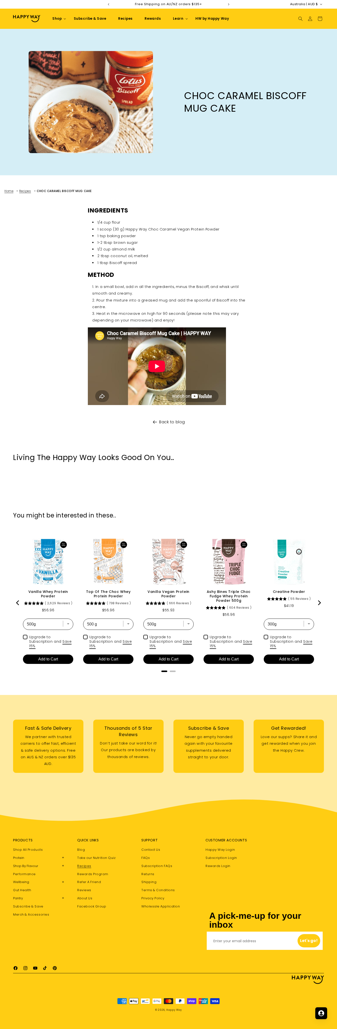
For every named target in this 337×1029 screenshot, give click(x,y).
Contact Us (150, 850)
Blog (81, 850)
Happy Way (174, 1009)
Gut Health (22, 890)
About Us (84, 898)
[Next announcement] (228, 4)
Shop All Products (28, 850)
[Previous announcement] (108, 4)
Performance (24, 874)
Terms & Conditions (158, 890)
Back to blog (172, 422)
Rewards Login (218, 866)
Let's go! (309, 940)
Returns (147, 874)
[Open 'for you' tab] (321, 1013)
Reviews (84, 890)
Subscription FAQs (156, 866)
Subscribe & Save (28, 906)
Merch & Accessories (31, 914)
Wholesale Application (160, 906)
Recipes (25, 191)
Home (8, 191)
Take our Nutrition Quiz (96, 858)
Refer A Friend (89, 882)
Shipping (148, 882)
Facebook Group (91, 906)
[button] (57, 19)
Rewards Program (92, 874)
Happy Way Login (220, 850)
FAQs (145, 858)
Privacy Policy (153, 898)
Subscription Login (221, 858)
